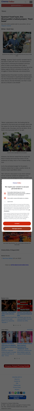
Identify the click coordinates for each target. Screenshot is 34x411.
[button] (17, 202)
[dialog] (17, 205)
